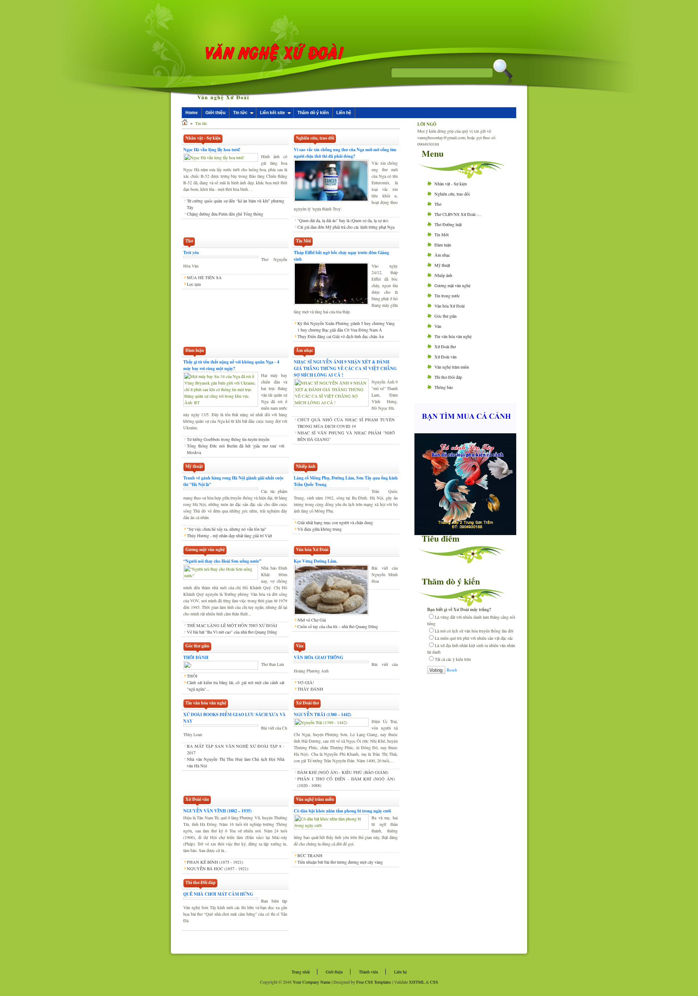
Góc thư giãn (445, 316)
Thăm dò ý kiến (313, 112)
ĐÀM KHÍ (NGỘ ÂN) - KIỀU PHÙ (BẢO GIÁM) (342, 772)
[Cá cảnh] (465, 533)
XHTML (417, 982)
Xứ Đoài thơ (445, 346)
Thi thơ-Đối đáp (448, 377)
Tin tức (240, 112)
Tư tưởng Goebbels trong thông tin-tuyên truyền (228, 439)
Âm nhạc (442, 255)
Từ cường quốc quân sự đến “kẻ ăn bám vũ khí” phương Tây (235, 204)
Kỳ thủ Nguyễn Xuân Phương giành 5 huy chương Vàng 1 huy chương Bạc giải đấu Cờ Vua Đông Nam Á (346, 326)
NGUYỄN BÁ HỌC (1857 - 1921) (217, 868)
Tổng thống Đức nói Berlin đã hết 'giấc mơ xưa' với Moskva (235, 449)
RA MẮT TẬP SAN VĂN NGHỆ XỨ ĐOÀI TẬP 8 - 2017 (235, 749)
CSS (434, 982)
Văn (437, 326)
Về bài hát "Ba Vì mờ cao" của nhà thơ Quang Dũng (232, 632)
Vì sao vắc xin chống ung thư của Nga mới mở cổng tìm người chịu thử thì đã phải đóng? (345, 152)
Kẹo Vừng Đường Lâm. (315, 561)
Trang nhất (301, 972)
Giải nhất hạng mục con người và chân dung (335, 522)
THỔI (192, 676)
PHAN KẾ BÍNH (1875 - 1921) (215, 862)
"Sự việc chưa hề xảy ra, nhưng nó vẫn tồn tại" (226, 529)
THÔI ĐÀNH (195, 657)
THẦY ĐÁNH (310, 689)
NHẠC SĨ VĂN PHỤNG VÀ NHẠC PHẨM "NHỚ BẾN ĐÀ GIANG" (346, 436)
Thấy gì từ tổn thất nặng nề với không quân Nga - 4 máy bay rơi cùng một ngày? (231, 365)
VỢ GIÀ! (305, 682)
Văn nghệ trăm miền (451, 367)
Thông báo (443, 387)
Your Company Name (311, 982)
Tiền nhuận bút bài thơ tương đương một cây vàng (340, 862)
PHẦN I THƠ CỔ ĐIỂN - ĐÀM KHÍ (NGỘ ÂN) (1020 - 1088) (346, 782)
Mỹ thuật (442, 265)
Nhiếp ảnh (443, 275)
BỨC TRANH (309, 855)
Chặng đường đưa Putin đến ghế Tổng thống (225, 214)
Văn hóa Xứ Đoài (449, 306)
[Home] (185, 123)
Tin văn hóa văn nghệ (453, 336)
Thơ (437, 204)
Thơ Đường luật (448, 224)
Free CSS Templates (373, 982)
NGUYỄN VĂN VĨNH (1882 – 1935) (217, 811)
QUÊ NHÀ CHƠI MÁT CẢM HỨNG (218, 894)
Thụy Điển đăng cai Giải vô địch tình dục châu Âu (340, 336)
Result (452, 669)
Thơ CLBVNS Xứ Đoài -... (457, 214)
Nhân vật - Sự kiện (450, 183)
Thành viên (368, 972)
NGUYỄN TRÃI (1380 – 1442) (322, 714)
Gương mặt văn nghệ (452, 285)
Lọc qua (194, 284)
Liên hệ (343, 112)
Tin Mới (441, 234)
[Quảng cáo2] (465, 431)
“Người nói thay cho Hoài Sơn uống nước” (222, 561)
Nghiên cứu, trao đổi (452, 194)
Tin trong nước (447, 295)
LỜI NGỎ (426, 124)
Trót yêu (191, 252)
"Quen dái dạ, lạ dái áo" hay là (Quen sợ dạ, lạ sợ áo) (342, 220)
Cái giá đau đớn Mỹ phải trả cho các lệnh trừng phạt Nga (345, 227)
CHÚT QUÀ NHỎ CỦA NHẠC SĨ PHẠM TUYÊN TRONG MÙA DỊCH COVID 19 (346, 423)
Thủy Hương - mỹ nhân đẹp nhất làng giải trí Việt (229, 535)
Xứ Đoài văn (445, 357)
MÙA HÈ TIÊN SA (204, 277)
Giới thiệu (215, 112)
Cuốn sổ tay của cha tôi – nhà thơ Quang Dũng (337, 626)
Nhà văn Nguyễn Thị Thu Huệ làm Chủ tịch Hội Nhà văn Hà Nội (235, 762)
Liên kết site (272, 112)
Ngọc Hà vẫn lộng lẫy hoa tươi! (211, 149)
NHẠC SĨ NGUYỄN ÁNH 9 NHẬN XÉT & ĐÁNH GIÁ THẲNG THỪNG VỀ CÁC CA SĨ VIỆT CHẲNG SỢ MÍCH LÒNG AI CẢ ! (345, 368)
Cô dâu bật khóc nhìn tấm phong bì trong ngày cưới (342, 811)
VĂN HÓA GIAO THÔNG (318, 657)
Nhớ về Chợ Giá (311, 620)
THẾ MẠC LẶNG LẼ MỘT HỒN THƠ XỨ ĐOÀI (232, 625)
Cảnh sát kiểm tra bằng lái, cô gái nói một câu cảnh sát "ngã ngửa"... (235, 685)
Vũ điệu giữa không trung (319, 529)
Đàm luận (442, 245)
